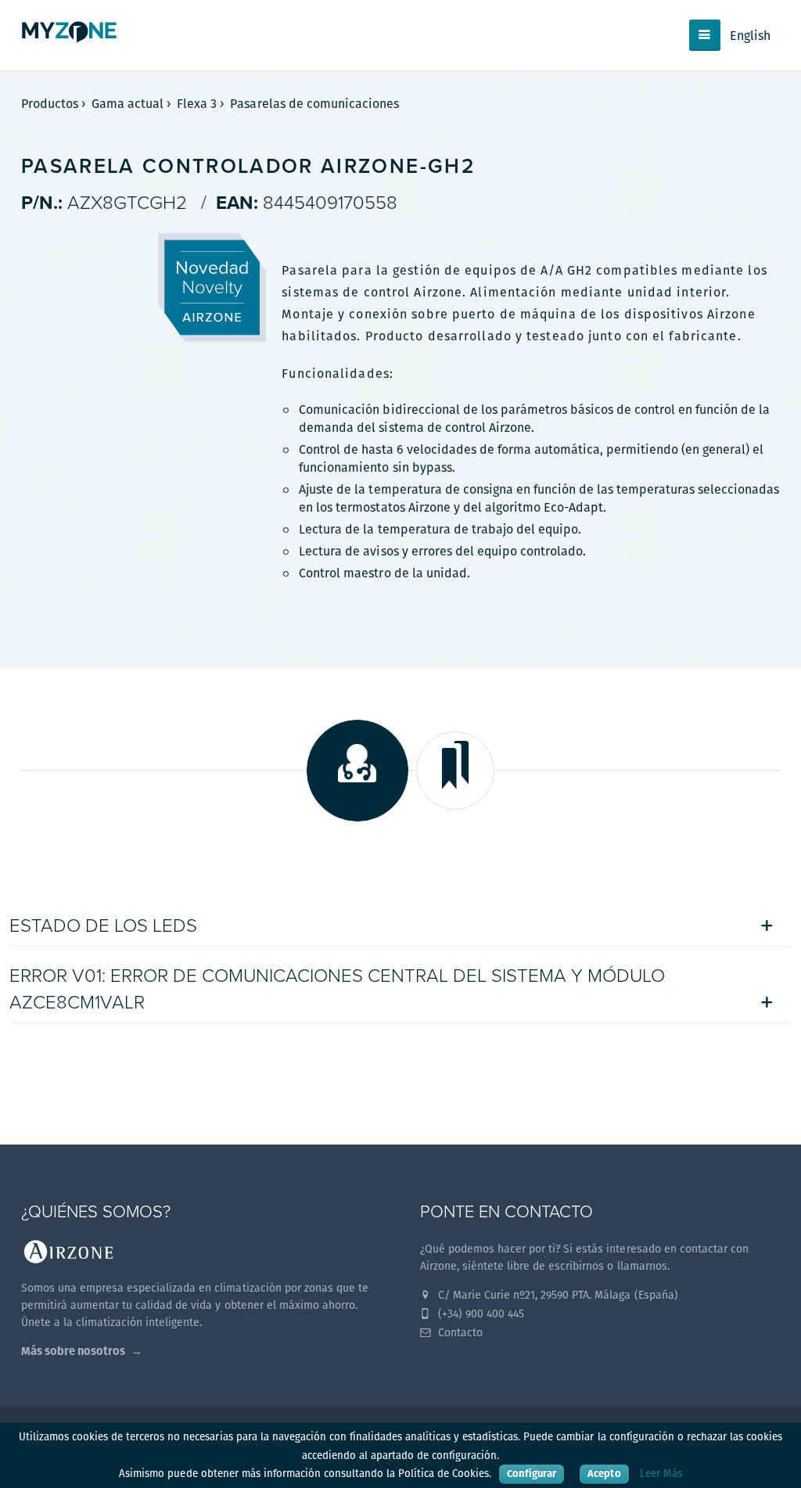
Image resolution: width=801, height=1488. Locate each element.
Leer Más (661, 1473)
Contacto (459, 1332)
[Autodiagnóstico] (357, 770)
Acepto (603, 1473)
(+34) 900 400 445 (479, 1313)
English (750, 36)
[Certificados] (455, 770)
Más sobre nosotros (73, 1350)
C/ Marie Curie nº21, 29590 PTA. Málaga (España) (556, 1295)
